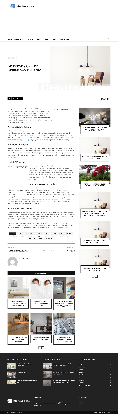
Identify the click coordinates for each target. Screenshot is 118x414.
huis (60, 233)
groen (54, 233)
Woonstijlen (64, 39)
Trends (46, 39)
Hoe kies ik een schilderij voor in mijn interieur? (18, 303)
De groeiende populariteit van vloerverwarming (64, 339)
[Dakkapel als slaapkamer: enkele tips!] (94, 258)
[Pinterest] (17, 98)
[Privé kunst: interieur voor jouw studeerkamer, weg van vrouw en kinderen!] (94, 201)
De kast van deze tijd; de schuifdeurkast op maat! (18, 251)
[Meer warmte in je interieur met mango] (41, 323)
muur (22, 236)
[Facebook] (9, 98)
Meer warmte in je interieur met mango (41, 338)
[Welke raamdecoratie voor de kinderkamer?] (11, 366)
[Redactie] (13, 262)
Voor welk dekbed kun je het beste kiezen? (41, 303)
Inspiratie (30, 39)
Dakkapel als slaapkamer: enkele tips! (95, 269)
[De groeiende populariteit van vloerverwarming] (64, 323)
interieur (68, 233)
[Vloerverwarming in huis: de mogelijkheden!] (94, 230)
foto (47, 233)
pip (39, 236)
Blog (39, 39)
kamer (15, 236)
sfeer (45, 236)
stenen (53, 236)
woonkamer (49, 238)
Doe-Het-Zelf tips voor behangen (55, 228)
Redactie (23, 258)
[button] (109, 39)
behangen (29, 233)
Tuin (54, 39)
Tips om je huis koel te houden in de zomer (94, 185)
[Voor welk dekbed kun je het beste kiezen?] (41, 288)
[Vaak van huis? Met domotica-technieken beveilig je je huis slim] (64, 288)
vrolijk (40, 238)
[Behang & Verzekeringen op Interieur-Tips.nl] (94, 146)
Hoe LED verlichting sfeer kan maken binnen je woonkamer (95, 129)
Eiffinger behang (23, 140)
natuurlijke (31, 236)
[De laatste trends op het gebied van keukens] (18, 323)
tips (60, 236)
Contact (109, 412)
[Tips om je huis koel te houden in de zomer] (94, 174)
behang (20, 233)
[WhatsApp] (21, 98)
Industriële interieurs (23, 372)
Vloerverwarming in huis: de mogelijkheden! (94, 242)
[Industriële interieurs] (11, 374)
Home (10, 39)
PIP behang (33, 166)
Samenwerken (102, 412)
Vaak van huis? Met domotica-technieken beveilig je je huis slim (64, 304)
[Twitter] (13, 98)
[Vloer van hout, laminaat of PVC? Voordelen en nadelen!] (47, 366)
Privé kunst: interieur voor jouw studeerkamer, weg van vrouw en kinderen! (94, 213)
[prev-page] (39, 347)
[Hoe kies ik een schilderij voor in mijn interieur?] (18, 288)
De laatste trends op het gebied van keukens (18, 339)
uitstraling (32, 238)
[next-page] (42, 347)
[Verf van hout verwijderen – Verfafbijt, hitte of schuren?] (47, 374)
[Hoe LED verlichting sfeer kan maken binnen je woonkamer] (94, 117)
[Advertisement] (68, 6)
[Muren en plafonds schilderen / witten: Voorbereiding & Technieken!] (47, 383)
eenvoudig (39, 233)
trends (67, 236)
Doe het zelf (18, 39)
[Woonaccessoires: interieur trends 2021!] (11, 382)
